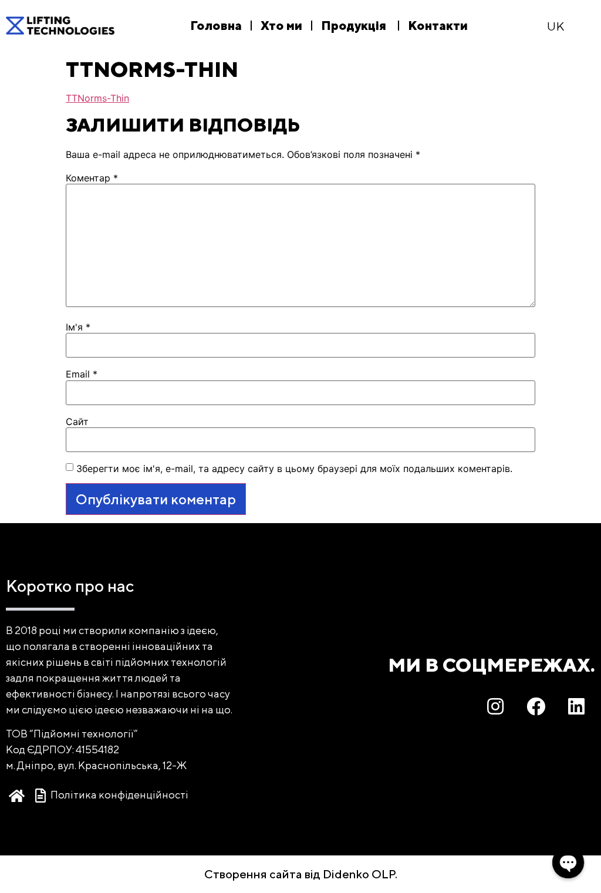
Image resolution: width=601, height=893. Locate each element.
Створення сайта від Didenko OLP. (300, 874)
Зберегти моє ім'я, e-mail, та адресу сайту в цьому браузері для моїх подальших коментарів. (294, 468)
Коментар (92, 178)
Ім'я (78, 327)
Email (81, 374)
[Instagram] (495, 706)
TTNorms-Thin (97, 98)
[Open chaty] (568, 862)
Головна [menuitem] (216, 25)
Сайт (77, 421)
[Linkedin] (576, 706)
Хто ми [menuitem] (281, 25)
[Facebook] (536, 706)
